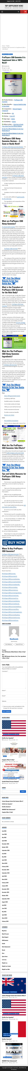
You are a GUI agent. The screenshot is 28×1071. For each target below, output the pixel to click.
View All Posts (19, 644)
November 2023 (5, 892)
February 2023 (5, 921)
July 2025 (4, 853)
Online (14, 121)
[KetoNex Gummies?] (14, 1029)
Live (25, 11)
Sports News (5, 956)
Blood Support (5, 937)
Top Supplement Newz (14, 5)
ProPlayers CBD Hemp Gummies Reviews (12, 147)
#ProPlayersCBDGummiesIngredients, (12, 593)
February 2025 (5, 866)
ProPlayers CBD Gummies (10, 248)
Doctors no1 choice (9, 415)
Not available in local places (11, 420)
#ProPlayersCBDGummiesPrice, (10, 598)
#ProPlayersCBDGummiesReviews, (11, 579)
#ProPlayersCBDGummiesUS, (9, 576)
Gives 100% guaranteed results (12, 395)
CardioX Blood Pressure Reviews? (10, 781)
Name (4, 690)
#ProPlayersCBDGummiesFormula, (11, 617)
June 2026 (4, 834)
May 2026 (4, 837)
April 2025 (4, 860)
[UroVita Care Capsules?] (14, 728)
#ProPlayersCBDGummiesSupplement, (12, 612)
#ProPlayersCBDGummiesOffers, (10, 609)
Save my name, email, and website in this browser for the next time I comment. (13, 707)
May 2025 (4, 857)
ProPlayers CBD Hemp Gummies (10, 554)
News (3, 953)
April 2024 (4, 876)
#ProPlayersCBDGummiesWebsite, (11, 601)
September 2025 (5, 850)
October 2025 (5, 847)
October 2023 (5, 895)
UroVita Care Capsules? (8, 738)
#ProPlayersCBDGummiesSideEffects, (11, 606)
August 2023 (5, 902)
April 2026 (4, 840)
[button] (2, 11)
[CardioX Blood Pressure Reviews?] (14, 772)
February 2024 (5, 882)
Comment (5, 671)
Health (11, 54)
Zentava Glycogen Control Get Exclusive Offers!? (12, 801)
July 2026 (4, 831)
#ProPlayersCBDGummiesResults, (10, 604)
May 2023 (4, 911)
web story (4, 959)
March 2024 (4, 879)
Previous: (14, 651)
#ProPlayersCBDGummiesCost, (10, 590)
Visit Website (8, 644)
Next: (14, 656)
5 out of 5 (12, 116)
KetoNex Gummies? (6, 806)
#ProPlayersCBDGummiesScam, (10, 620)
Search (4, 787)
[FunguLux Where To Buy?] (14, 750)
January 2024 (5, 886)
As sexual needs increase (8, 226)
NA (13, 113)
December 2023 (5, 889)
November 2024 (5, 869)
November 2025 (5, 844)
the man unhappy (20, 322)
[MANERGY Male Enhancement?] (14, 1051)
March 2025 (4, 863)
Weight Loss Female (6, 966)
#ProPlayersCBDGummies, (9, 573)
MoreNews (22, 1067)
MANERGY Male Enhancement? (8, 809)
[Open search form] (18, 11)
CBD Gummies (5, 54)
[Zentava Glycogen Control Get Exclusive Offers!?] (14, 986)
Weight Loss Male (6, 969)
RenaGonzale (6, 66)
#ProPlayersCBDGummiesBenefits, (11, 584)
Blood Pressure (12, 777)
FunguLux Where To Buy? (8, 760)
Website (4, 701)
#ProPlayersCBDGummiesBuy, (10, 587)
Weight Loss (4, 963)
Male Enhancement (6, 947)
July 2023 (4, 905)
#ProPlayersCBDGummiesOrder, (10, 595)
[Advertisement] (14, 30)
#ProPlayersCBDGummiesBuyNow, (11, 615)
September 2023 (5, 899)
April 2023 (4, 915)
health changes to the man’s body (15, 453)
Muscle (3, 950)
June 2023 (4, 908)
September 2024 (5, 873)
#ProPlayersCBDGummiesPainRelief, (11, 582)
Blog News (5, 734)
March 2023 (4, 918)
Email (4, 696)
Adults (13, 119)
